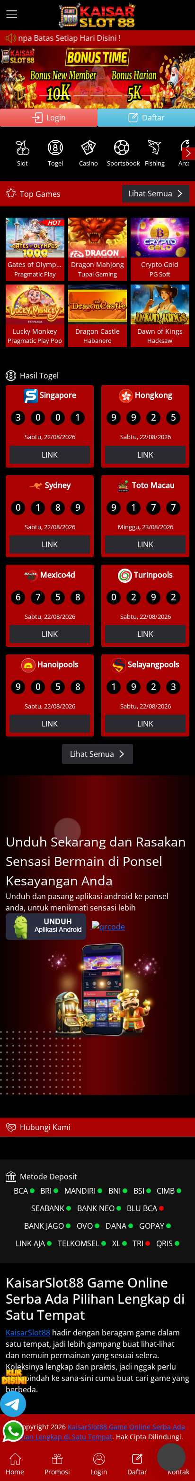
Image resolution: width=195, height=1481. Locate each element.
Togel (55, 163)
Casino (88, 163)
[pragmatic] (80, 95)
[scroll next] (188, 153)
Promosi (57, 1471)
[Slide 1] (46, 95)
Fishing (155, 163)
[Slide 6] (131, 95)
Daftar (153, 117)
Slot (22, 163)
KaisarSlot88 (28, 1332)
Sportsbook (122, 163)
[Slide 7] (149, 95)
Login (56, 117)
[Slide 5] (114, 95)
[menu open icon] (12, 15)
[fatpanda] (97, 95)
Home (15, 1471)
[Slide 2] (63, 95)
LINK (50, 455)
